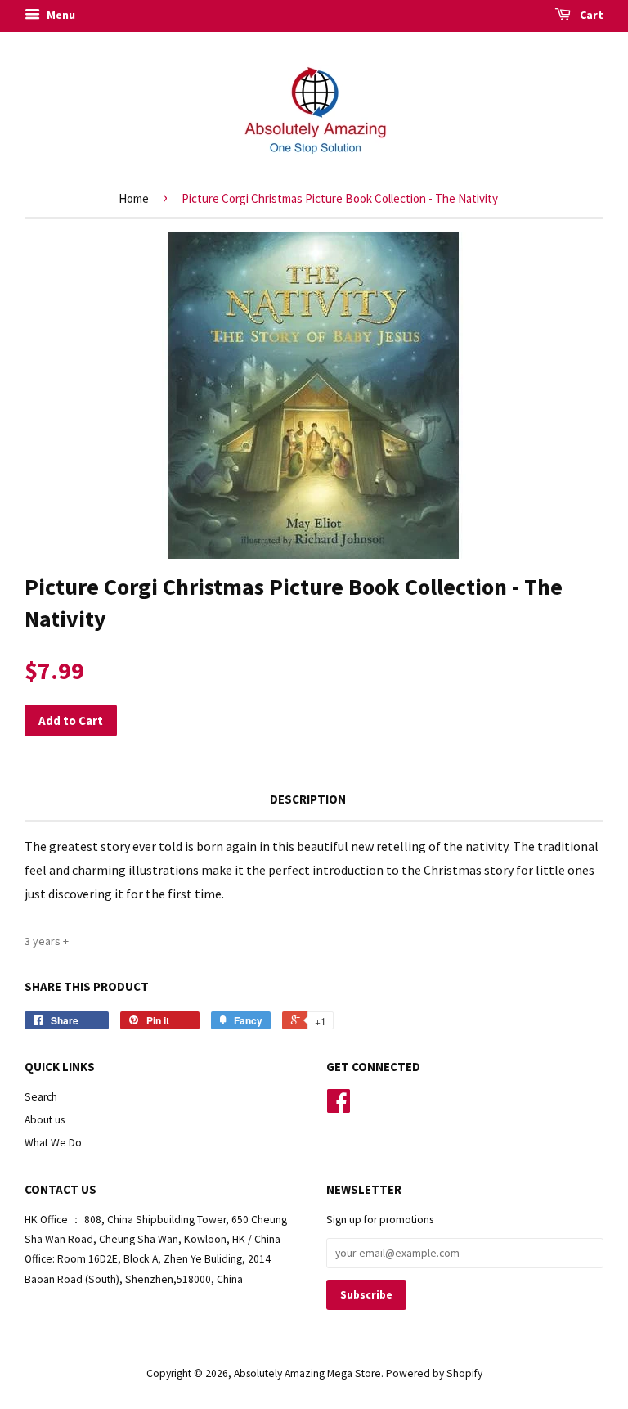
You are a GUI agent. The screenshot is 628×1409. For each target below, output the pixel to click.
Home (134, 198)
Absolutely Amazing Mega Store (307, 1373)
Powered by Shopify (434, 1373)
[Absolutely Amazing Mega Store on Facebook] (338, 1107)
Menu (59, 14)
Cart (590, 14)
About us (45, 1120)
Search (41, 1097)
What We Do (53, 1143)
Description (308, 799)
